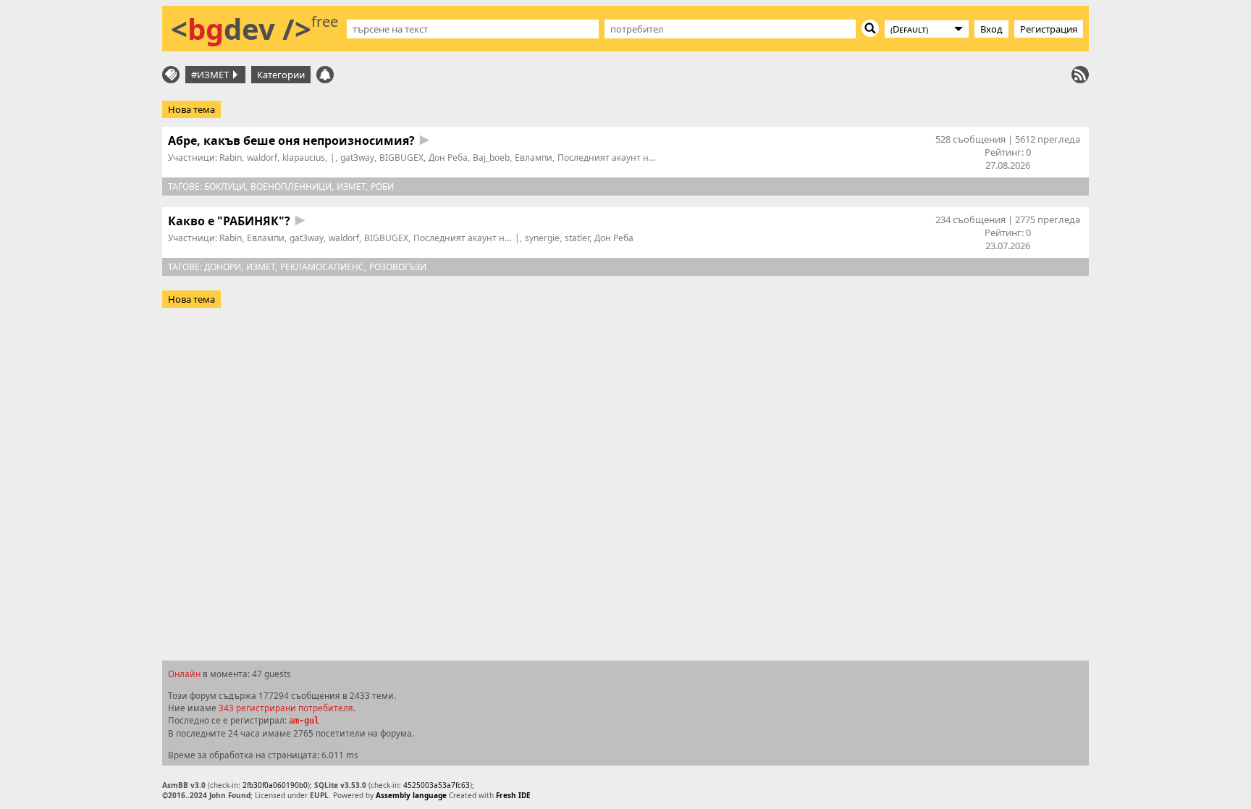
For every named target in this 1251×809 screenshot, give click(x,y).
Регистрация (1048, 28)
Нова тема (191, 109)
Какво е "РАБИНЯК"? (229, 221)
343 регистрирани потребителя (286, 707)
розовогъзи (397, 267)
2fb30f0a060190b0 (275, 785)
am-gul (304, 721)
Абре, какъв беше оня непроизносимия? (291, 140)
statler (577, 238)
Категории (281, 74)
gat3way (357, 157)
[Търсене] (870, 28)
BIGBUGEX (401, 157)
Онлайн (184, 673)
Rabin (230, 157)
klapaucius (303, 157)
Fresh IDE (513, 795)
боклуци (224, 186)
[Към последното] (424, 140)
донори (222, 267)
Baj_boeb (491, 157)
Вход (991, 28)
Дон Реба (448, 157)
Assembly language (411, 795)
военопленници (291, 186)
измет (351, 186)
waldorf (262, 157)
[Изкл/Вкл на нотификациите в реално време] (325, 74)
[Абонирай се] (1080, 74)
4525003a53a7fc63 (436, 785)
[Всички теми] (171, 74)
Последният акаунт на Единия (622, 157)
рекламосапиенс (322, 267)
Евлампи (533, 157)
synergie (542, 238)
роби (382, 186)
